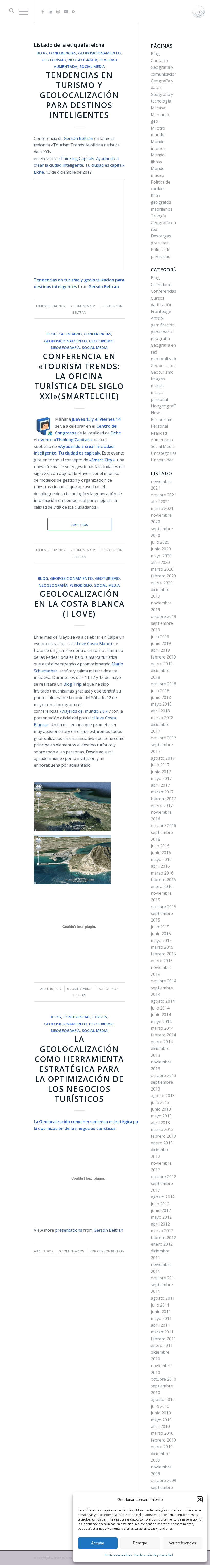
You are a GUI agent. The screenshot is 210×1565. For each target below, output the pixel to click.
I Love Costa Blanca (93, 644)
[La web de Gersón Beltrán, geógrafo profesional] (198, 11)
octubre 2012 (163, 1177)
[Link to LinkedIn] (50, 11)
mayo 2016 (161, 859)
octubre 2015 (163, 907)
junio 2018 (161, 697)
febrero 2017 (163, 798)
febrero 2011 (163, 1339)
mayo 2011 (161, 1318)
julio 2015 (160, 927)
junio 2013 (161, 1109)
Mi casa (158, 108)
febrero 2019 (163, 657)
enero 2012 (162, 1244)
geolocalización (165, 358)
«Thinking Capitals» (73, 440)
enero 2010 (162, 1446)
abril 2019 (160, 650)
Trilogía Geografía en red (163, 222)
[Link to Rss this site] (73, 11)
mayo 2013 (161, 1116)
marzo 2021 (162, 508)
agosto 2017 (163, 758)
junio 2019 (161, 643)
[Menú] (21, 11)
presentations (68, 1230)
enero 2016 (162, 886)
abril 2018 (160, 711)
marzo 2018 (162, 717)
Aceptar (97, 1543)
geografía (160, 338)
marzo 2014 (162, 1028)
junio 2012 (161, 1210)
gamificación (163, 325)
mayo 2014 (161, 1021)
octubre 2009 (163, 1480)
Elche (39, 172)
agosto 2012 (163, 1197)
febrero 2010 (163, 1440)
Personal (159, 426)
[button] (199, 1499)
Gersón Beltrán (79, 138)
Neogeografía (82, 59)
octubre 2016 (163, 826)
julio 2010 (160, 1406)
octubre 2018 (163, 684)
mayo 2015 (161, 940)
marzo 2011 (162, 1332)
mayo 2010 (161, 1420)
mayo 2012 (161, 1217)
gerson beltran (111, 1251)
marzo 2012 (162, 1230)
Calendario (70, 334)
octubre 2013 (163, 1075)
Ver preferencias (182, 1543)
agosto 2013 (163, 1095)
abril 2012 (160, 1224)
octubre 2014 (163, 981)
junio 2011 (161, 1311)
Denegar (140, 1543)
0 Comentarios (79, 988)
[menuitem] (9, 11)
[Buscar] (9, 11)
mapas (157, 386)
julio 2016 (160, 846)
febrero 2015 (163, 954)
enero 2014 (162, 1042)
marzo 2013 (162, 1129)
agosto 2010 (163, 1399)
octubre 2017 (163, 738)
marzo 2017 (162, 792)
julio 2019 (160, 636)
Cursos (99, 1017)
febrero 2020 (163, 576)
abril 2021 (160, 501)
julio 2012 (160, 1204)
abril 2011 (160, 1325)
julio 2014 (160, 1008)
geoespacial (162, 332)
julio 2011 (160, 1305)
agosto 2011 (163, 1298)
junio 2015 (161, 933)
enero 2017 (162, 805)
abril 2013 (160, 1123)
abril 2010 (160, 1426)
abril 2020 (160, 562)
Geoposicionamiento (99, 53)
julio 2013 (160, 1102)
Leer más (79, 524)
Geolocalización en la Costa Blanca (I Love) (79, 603)
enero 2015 (162, 960)
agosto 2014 (163, 1001)
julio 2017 (160, 765)
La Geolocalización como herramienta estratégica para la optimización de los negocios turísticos (79, 1069)
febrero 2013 (163, 1136)
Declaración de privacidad (153, 1555)
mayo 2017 (161, 778)
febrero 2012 (163, 1237)
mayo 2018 (161, 704)
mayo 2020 (161, 556)
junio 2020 (161, 549)
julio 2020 (160, 542)
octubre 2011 (163, 1278)
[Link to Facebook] (43, 11)
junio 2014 (161, 1014)
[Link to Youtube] (66, 11)
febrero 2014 (163, 1035)
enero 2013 (162, 1143)
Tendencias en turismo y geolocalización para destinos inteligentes (79, 95)
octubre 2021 (163, 495)
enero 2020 (162, 582)
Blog (42, 53)
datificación (161, 305)
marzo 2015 (162, 947)
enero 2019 (162, 663)
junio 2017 (161, 772)
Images (158, 379)
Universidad (162, 460)
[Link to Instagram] (58, 11)
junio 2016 (161, 852)
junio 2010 (161, 1413)
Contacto (159, 60)
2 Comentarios (83, 305)
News (156, 412)
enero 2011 (162, 1345)
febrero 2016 (163, 879)
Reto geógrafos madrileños (161, 202)
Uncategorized (165, 453)
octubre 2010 (163, 1379)
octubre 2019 (163, 616)
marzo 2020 (162, 569)
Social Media (92, 66)
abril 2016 (160, 866)
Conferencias (62, 53)
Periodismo (81, 585)
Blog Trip (72, 684)
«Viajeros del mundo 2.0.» (83, 711)
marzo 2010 (162, 1433)
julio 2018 (160, 691)
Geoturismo (53, 59)
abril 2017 (160, 785)
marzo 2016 (162, 873)
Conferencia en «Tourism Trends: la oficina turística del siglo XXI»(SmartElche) (79, 376)
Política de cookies (118, 1555)
